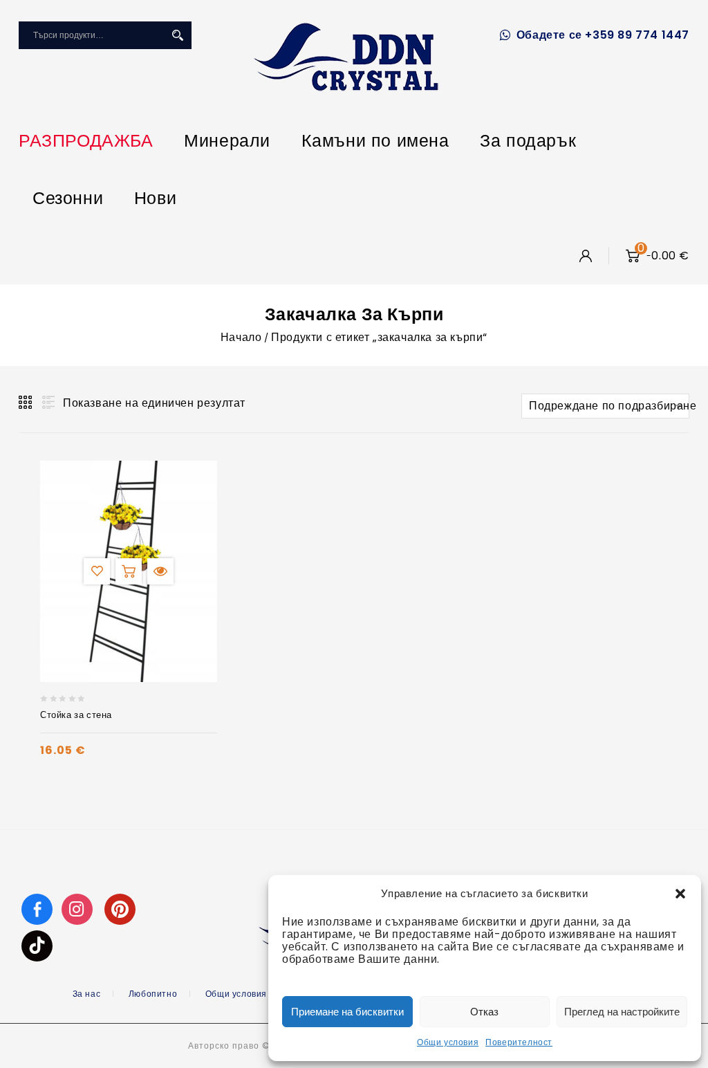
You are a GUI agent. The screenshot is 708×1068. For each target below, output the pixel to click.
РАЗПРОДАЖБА (86, 141)
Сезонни (67, 198)
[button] (680, 894)
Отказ (484, 1011)
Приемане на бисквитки (347, 1011)
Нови (155, 198)
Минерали (227, 141)
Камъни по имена (375, 141)
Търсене (178, 35)
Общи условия (447, 1042)
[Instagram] (79, 909)
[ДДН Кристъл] (346, 56)
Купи (128, 571)
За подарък (528, 141)
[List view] (47, 402)
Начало (241, 337)
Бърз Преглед (160, 571)
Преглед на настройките (622, 1011)
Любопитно (153, 994)
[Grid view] (26, 402)
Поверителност (518, 1042)
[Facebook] (37, 909)
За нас (87, 994)
